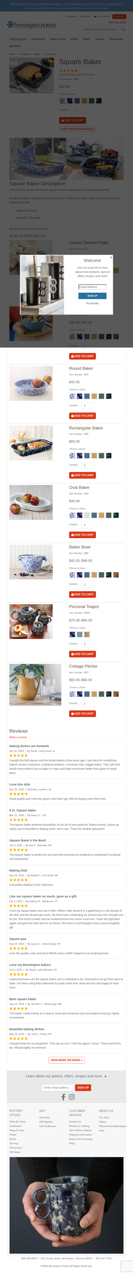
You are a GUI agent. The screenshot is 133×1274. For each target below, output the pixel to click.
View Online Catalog (80, 1130)
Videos (102, 1121)
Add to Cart (84, 356)
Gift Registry (46, 1121)
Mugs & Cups (17, 1130)
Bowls (13, 1139)
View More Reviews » (67, 1060)
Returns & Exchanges (81, 1139)
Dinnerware (16, 1147)
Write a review (18, 737)
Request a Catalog (79, 1126)
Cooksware (16, 1126)
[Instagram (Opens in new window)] (72, 1095)
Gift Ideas (15, 1152)
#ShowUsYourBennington (111, 1126)
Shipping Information (80, 1134)
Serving (14, 1143)
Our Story (104, 1117)
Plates (13, 1134)
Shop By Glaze (18, 1121)
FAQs (72, 1143)
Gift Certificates (47, 1126)
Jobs (101, 1130)
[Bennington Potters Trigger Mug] (66, 1205)
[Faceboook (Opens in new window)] (63, 1095)
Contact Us (75, 1121)
